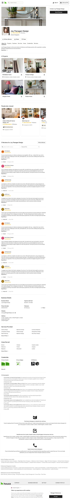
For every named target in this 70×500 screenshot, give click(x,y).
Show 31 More (4, 335)
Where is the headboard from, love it (17, 404)
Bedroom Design (11, 474)
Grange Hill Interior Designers (7, 462)
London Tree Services (62, 467)
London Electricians (46, 469)
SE (2, 209)
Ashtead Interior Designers (63, 461)
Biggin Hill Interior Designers (51, 461)
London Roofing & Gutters (51, 467)
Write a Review (41, 142)
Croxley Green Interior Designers (49, 462)
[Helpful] (2, 162)
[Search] (8, 2)
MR (3, 151)
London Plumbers (54, 469)
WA (3, 194)
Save (24, 39)
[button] (2, 2)
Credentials (30, 43)
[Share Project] (21, 74)
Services (20, 43)
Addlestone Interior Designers (37, 461)
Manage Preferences (56, 493)
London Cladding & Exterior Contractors (9, 467)
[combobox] (15, 2)
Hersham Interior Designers (62, 462)
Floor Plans (43, 474)
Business (14, 43)
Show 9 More (4, 351)
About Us (4, 43)
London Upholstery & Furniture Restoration (23, 469)
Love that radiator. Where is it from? (17, 383)
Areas (24, 43)
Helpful (4, 161)
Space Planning (4, 474)
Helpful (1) (5, 190)
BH (2, 166)
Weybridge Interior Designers (24, 461)
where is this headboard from (16, 400)
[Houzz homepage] (5, 2)
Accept (56, 496)
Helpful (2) (5, 219)
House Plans (38, 474)
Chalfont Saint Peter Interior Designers (9, 461)
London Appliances (37, 469)
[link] (4, 159)
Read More (3, 50)
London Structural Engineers (7, 469)
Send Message (58, 12)
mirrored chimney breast (15, 377)
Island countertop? (14, 395)
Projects (9, 43)
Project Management (30, 474)
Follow (43, 307)
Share (17, 39)
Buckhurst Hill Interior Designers (22, 462)
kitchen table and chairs (15, 389)
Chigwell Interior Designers (35, 462)
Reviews (36, 43)
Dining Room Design (20, 474)
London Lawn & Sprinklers (40, 467)
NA (3, 180)
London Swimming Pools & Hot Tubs (26, 467)
